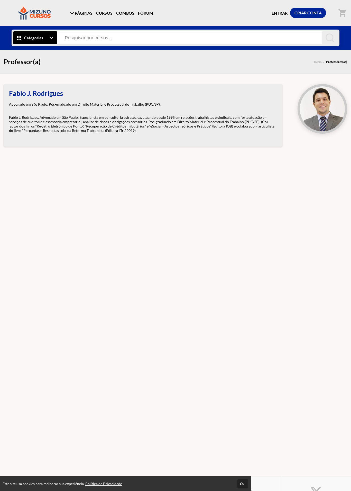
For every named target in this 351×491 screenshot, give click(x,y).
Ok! (243, 484)
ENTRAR (280, 13)
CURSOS (104, 13)
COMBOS (125, 13)
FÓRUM (145, 13)
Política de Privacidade (103, 483)
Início (318, 62)
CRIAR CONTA (308, 12)
